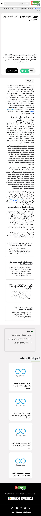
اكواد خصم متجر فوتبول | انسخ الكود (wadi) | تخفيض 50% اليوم (21, 445)
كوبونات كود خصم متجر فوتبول (19, 339)
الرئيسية (37, 8)
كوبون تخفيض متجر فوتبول (21, 335)
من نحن (34, 493)
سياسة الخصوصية (9, 493)
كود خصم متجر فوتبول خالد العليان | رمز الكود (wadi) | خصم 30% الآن (20, 416)
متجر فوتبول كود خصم (16, 200)
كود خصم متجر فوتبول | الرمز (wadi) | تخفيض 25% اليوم (21, 474)
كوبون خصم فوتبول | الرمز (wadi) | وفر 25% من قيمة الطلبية (22, 386)
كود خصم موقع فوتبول (22, 342)
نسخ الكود (25, 71)
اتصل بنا (28, 493)
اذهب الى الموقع (11, 70)
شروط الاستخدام (20, 493)
